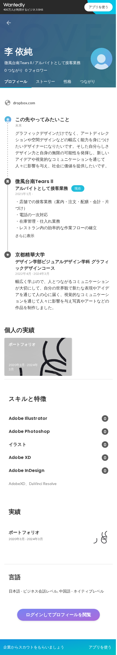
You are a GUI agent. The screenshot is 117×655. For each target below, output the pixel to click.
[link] (38, 357)
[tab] (16, 81)
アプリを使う (98, 7)
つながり (87, 81)
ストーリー (45, 81)
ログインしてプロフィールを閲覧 (58, 615)
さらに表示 (24, 235)
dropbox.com (24, 102)
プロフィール (15, 81)
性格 (67, 81)
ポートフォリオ (22, 344)
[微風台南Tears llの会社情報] (7, 181)
